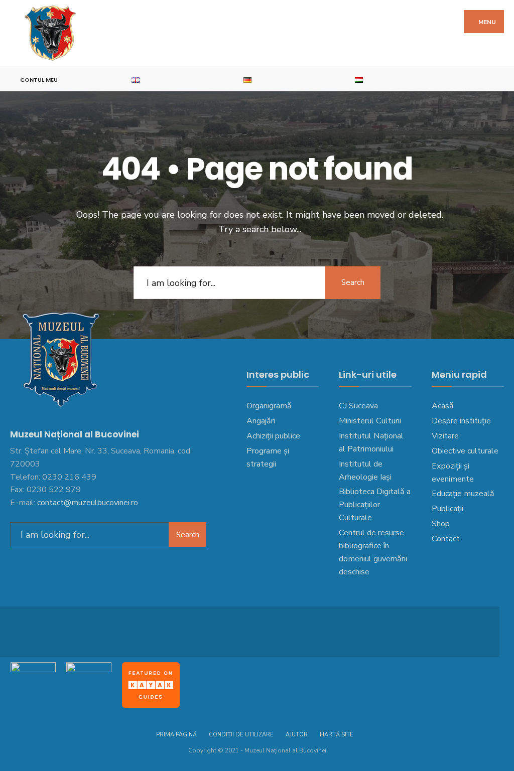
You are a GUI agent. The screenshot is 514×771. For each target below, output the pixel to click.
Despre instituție (461, 420)
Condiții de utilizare (241, 734)
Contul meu (39, 80)
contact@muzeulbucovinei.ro (87, 502)
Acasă (443, 405)
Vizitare (445, 435)
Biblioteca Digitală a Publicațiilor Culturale (375, 504)
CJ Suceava (358, 405)
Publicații (447, 508)
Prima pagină (176, 734)
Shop (441, 523)
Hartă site (336, 734)
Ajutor (297, 734)
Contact (446, 538)
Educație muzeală (463, 493)
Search (352, 282)
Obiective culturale (465, 450)
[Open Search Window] (500, 79)
